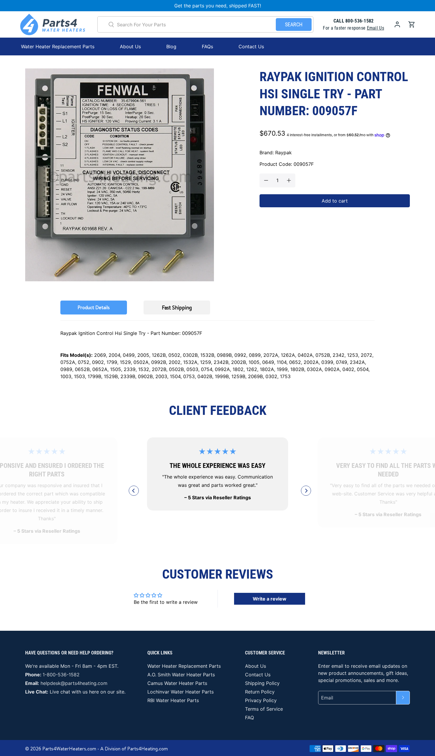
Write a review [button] (269, 599)
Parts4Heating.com (147, 748)
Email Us (375, 28)
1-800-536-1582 (61, 675)
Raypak (283, 152)
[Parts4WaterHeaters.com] (52, 24)
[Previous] (134, 491)
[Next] (306, 491)
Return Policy (260, 692)
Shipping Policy (262, 683)
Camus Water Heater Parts (177, 683)
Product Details (94, 307)
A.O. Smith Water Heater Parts (181, 675)
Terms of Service (264, 709)
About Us (130, 46)
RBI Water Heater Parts (173, 700)
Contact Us (251, 46)
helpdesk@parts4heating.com (74, 683)
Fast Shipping (177, 307)
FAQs (207, 46)
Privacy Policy (261, 700)
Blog (171, 46)
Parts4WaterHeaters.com (69, 748)
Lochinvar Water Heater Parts (180, 692)
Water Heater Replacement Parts (184, 666)
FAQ (249, 717)
